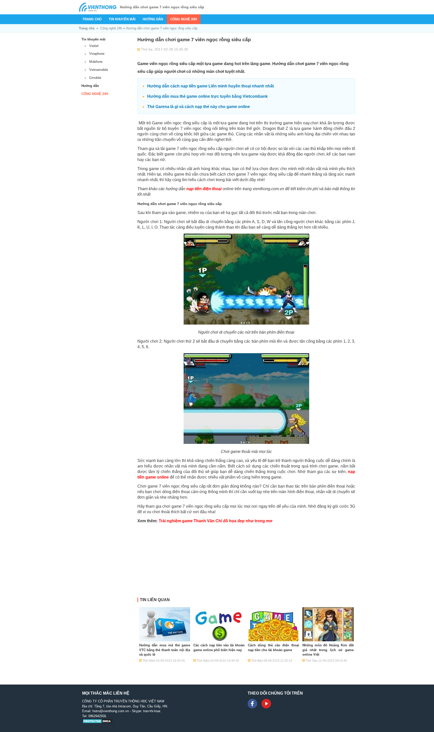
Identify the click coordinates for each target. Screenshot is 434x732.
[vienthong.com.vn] (98, 7)
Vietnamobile (98, 70)
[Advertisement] (246, 562)
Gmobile (95, 78)
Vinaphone (96, 54)
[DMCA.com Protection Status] (97, 723)
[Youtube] (266, 703)
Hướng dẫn (153, 19)
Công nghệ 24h (183, 19)
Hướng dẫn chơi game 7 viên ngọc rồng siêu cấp (161, 28)
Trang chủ (91, 19)
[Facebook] (252, 703)
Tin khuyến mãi (122, 19)
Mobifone (95, 62)
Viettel (93, 46)
